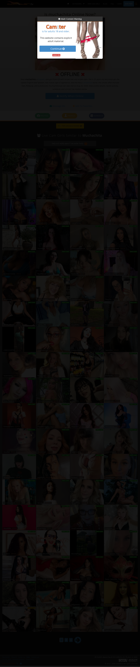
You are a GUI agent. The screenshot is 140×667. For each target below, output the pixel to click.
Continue (56, 48)
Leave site (56, 55)
